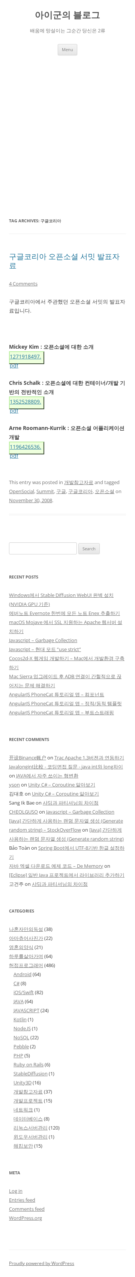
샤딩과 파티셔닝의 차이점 (71, 802)
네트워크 (23, 1109)
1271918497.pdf (25, 358)
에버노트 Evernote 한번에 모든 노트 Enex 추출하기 (64, 613)
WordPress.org (25, 1218)
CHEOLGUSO (23, 811)
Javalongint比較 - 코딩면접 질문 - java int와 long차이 (66, 766)
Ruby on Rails (29, 1064)
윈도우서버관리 (31, 1136)
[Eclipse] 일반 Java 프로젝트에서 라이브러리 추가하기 (66, 875)
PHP (18, 1055)
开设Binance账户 (27, 757)
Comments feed (27, 1209)
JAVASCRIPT (26, 1010)
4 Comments (23, 283)
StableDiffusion (31, 1073)
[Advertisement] (67, 126)
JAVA (19, 1001)
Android (23, 974)
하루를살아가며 (26, 956)
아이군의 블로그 (67, 15)
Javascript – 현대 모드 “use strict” (45, 649)
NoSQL (21, 1037)
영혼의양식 (21, 947)
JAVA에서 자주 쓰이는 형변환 (47, 775)
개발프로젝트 (28, 1100)
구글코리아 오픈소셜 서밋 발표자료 (64, 260)
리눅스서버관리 (31, 1127)
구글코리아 (80, 491)
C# (17, 983)
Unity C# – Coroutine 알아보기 (61, 784)
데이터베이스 (28, 1118)
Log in (15, 1190)
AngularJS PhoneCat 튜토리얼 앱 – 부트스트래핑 (61, 712)
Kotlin (20, 1019)
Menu (67, 49)
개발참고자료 (78, 482)
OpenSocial (21, 491)
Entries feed (22, 1200)
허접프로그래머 (26, 965)
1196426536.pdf (25, 448)
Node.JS (22, 1028)
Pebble (21, 1046)
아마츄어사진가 (26, 938)
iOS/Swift (24, 992)
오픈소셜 (104, 491)
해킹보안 (23, 1145)
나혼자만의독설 (26, 929)
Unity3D (23, 1082)
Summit (45, 491)
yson (14, 784)
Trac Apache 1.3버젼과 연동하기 (89, 757)
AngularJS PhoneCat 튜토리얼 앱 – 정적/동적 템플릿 (65, 703)
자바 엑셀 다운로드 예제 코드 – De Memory (56, 865)
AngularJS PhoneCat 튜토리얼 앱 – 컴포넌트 (56, 694)
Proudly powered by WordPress (41, 1263)
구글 (61, 491)
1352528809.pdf (25, 403)
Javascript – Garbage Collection (43, 640)
